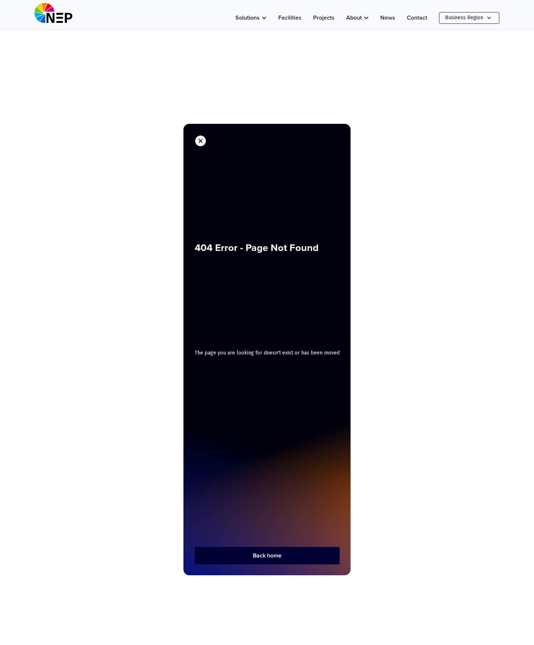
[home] (53, 15)
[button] (251, 18)
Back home (267, 555)
